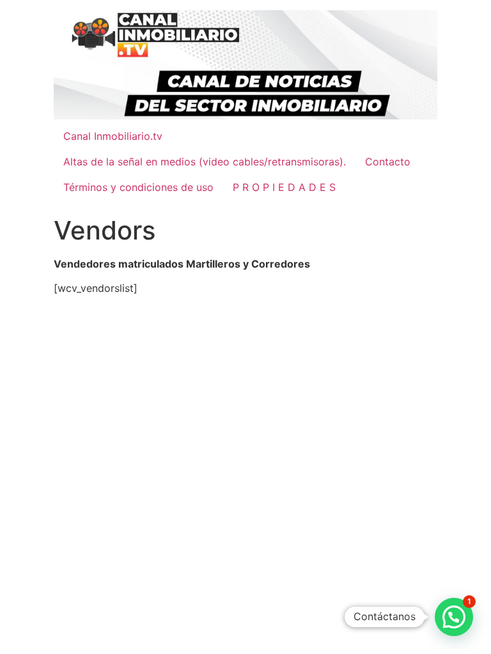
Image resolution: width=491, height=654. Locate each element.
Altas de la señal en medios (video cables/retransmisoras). (204, 161)
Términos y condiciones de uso (138, 187)
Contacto (387, 161)
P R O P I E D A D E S (284, 187)
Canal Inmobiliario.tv (112, 136)
